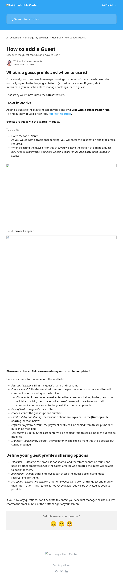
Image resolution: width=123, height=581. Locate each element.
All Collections (13, 37)
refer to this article (60, 114)
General (56, 37)
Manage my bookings (36, 37)
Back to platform (61, 565)
